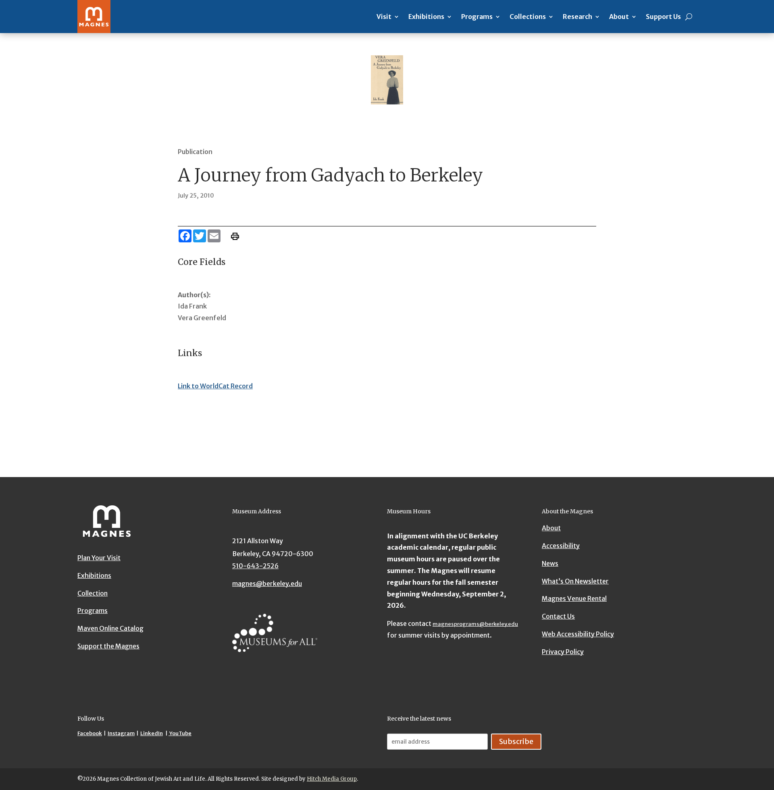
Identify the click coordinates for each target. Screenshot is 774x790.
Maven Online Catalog (110, 628)
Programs (477, 17)
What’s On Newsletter (575, 581)
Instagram (121, 733)
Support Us (663, 17)
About (619, 17)
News (550, 563)
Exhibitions (426, 17)
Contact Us (558, 616)
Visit (384, 17)
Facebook (89, 733)
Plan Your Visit (99, 558)
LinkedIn (151, 733)
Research (577, 17)
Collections (528, 17)
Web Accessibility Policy (578, 634)
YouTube (180, 733)
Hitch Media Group (332, 778)
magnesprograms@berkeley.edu (475, 624)
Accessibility (561, 546)
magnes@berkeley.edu (267, 583)
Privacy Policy (563, 652)
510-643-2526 (255, 566)
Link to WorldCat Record (215, 386)
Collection (92, 593)
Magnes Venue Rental (574, 599)
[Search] (688, 16)
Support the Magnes (108, 646)
